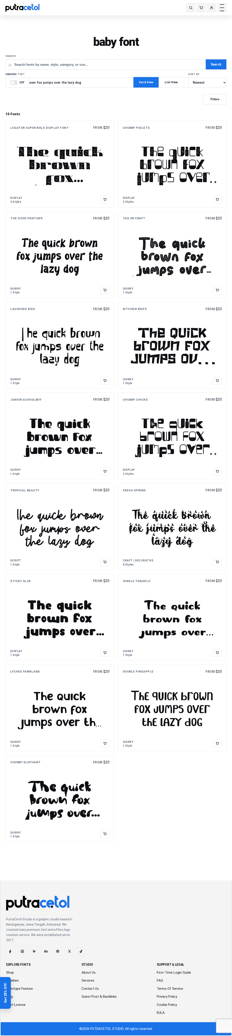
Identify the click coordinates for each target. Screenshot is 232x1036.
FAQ (160, 980)
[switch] (17, 82)
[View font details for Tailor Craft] (217, 290)
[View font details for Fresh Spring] (217, 562)
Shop (10, 972)
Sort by (194, 74)
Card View (146, 82)
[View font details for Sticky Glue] (104, 652)
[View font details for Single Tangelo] (217, 652)
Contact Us (90, 989)
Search (10, 56)
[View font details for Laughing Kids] (104, 381)
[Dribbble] (57, 951)
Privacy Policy (167, 997)
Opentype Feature (19, 989)
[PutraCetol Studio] (24, 8)
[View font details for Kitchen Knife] (217, 381)
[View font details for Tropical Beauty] (104, 562)
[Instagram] (22, 951)
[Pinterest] (34, 951)
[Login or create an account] (211, 7)
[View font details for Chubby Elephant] (104, 834)
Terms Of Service (170, 989)
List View (171, 82)
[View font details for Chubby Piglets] (217, 199)
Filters (214, 99)
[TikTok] (81, 951)
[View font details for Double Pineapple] (217, 743)
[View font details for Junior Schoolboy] (104, 471)
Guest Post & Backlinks (99, 997)
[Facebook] (10, 951)
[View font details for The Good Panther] (104, 290)
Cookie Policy (167, 1005)
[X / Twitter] (69, 951)
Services (88, 980)
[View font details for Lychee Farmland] (104, 743)
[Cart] (201, 7)
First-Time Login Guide (174, 972)
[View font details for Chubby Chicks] (217, 471)
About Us (89, 972)
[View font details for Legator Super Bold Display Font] (104, 199)
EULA (161, 1013)
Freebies (12, 980)
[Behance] (45, 951)
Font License (16, 1005)
